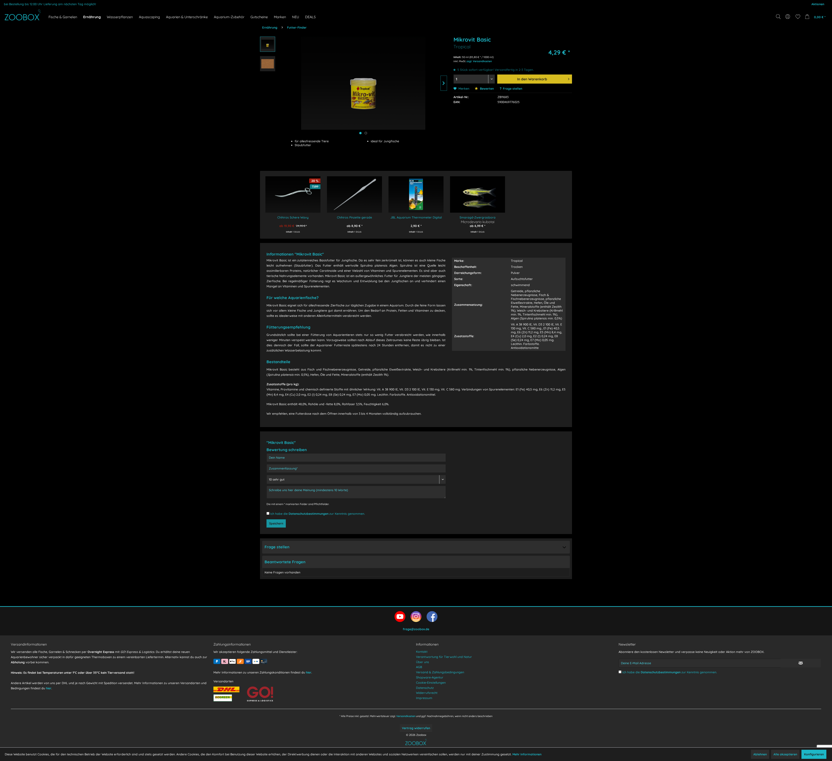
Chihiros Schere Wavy (293, 217)
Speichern (276, 523)
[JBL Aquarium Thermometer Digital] (416, 191)
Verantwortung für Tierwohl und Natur (444, 657)
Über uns (422, 662)
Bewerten (486, 89)
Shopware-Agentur (429, 677)
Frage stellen (512, 89)
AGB (419, 667)
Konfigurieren (814, 754)
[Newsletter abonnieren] (800, 663)
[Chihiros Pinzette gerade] (354, 191)
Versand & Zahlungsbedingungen (440, 672)
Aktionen (817, 4)
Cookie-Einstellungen (431, 683)
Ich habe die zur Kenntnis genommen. (317, 514)
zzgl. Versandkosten (479, 61)
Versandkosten (405, 716)
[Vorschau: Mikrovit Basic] (267, 44)
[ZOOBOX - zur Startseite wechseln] (23, 15)
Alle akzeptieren (785, 754)
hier (48, 688)
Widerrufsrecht (426, 693)
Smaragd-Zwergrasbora (478, 217)
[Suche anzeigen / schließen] (778, 16)
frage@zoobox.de (416, 629)
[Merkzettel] (797, 16)
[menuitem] (788, 16)
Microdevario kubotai (477, 222)
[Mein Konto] (788, 16)
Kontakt (421, 652)
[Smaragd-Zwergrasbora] (477, 191)
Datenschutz (425, 688)
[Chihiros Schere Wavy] (292, 191)
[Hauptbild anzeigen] (360, 133)
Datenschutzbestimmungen (308, 514)
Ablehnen (760, 754)
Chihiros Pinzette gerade (354, 217)
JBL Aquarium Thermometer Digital (416, 217)
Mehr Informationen (526, 754)
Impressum (424, 698)
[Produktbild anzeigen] (366, 133)
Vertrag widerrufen (416, 728)
